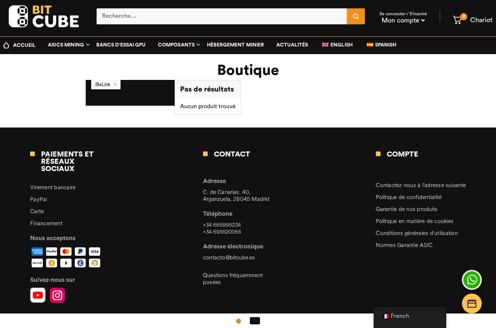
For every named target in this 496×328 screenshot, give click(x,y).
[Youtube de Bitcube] (37, 295)
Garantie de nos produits (407, 209)
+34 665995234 (222, 225)
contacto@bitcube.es (229, 258)
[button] (472, 20)
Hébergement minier (235, 45)
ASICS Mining (66, 45)
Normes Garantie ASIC (404, 245)
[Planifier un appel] (472, 303)
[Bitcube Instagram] (57, 295)
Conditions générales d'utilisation (417, 233)
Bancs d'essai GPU (121, 45)
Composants (176, 45)
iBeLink (102, 84)
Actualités (292, 45)
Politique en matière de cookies (415, 221)
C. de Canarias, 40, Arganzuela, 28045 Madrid (236, 196)
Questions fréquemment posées (233, 279)
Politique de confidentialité (409, 197)
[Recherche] (356, 16)
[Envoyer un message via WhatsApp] (471, 279)
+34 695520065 (222, 231)
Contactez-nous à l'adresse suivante (421, 185)
